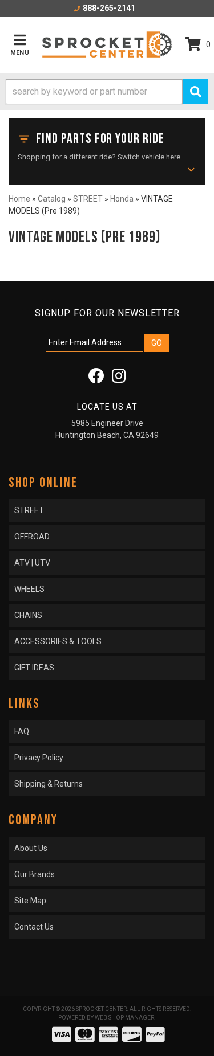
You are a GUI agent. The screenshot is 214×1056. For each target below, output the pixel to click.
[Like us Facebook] (96, 378)
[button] (107, 91)
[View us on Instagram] (119, 378)
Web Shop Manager (124, 1017)
